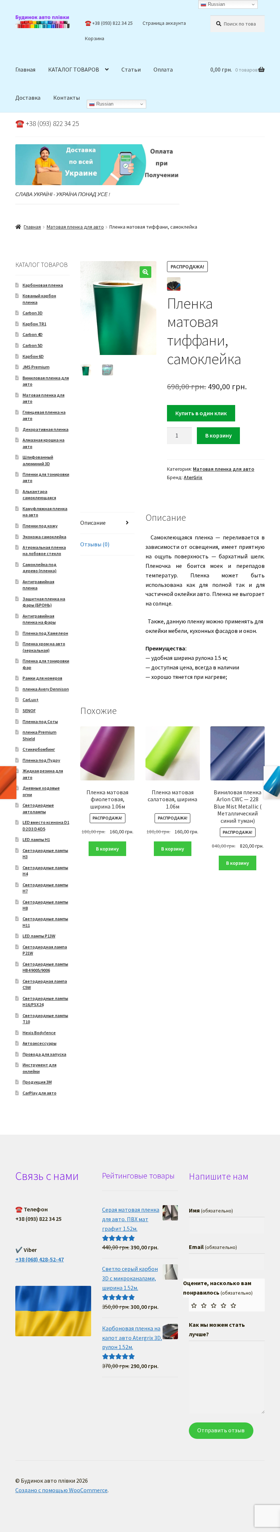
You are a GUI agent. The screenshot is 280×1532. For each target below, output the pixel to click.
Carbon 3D (33, 313)
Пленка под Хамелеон (45, 633)
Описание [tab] (93, 522)
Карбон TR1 (34, 323)
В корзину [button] (107, 848)
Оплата (163, 69)
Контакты (66, 97)
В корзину (218, 435)
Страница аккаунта (164, 23)
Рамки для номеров (42, 678)
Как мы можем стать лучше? (217, 1329)
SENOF (29, 710)
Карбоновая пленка (43, 285)
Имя (211, 1210)
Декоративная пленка (46, 429)
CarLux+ (31, 699)
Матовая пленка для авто (75, 227)
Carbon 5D (33, 345)
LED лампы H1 (36, 839)
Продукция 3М (37, 1082)
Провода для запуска (44, 1054)
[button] (145, 272)
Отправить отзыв (221, 1430)
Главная (25, 69)
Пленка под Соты (40, 721)
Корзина (94, 38)
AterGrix (193, 477)
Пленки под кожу (40, 525)
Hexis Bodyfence (39, 1032)
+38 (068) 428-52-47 (39, 1259)
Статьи (131, 69)
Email (213, 1246)
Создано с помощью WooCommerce (61, 1490)
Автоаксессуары (40, 1043)
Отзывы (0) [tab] (94, 544)
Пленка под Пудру (41, 760)
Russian (104, 104)
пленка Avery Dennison (46, 689)
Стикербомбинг (39, 749)
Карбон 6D (33, 356)
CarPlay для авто (40, 1093)
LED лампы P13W (39, 936)
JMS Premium (36, 367)
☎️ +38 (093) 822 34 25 (109, 23)
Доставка (27, 97)
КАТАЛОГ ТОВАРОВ (73, 69)
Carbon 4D (33, 334)
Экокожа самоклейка (44, 536)
